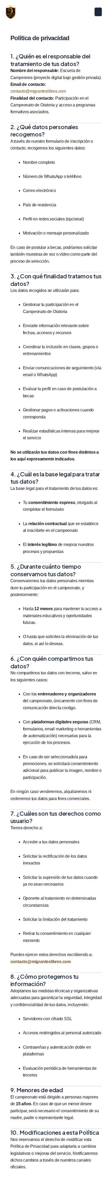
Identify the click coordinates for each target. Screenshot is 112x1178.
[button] (98, 12)
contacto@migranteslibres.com (38, 91)
